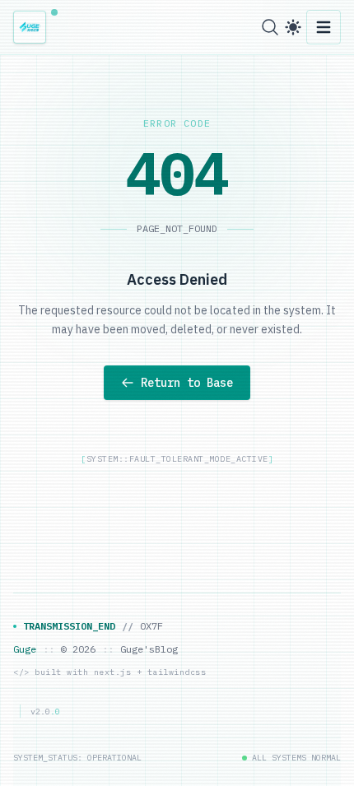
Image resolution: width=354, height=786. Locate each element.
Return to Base (187, 382)
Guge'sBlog (149, 649)
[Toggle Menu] (323, 27)
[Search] (270, 27)
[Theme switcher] (293, 27)
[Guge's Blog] (34, 27)
